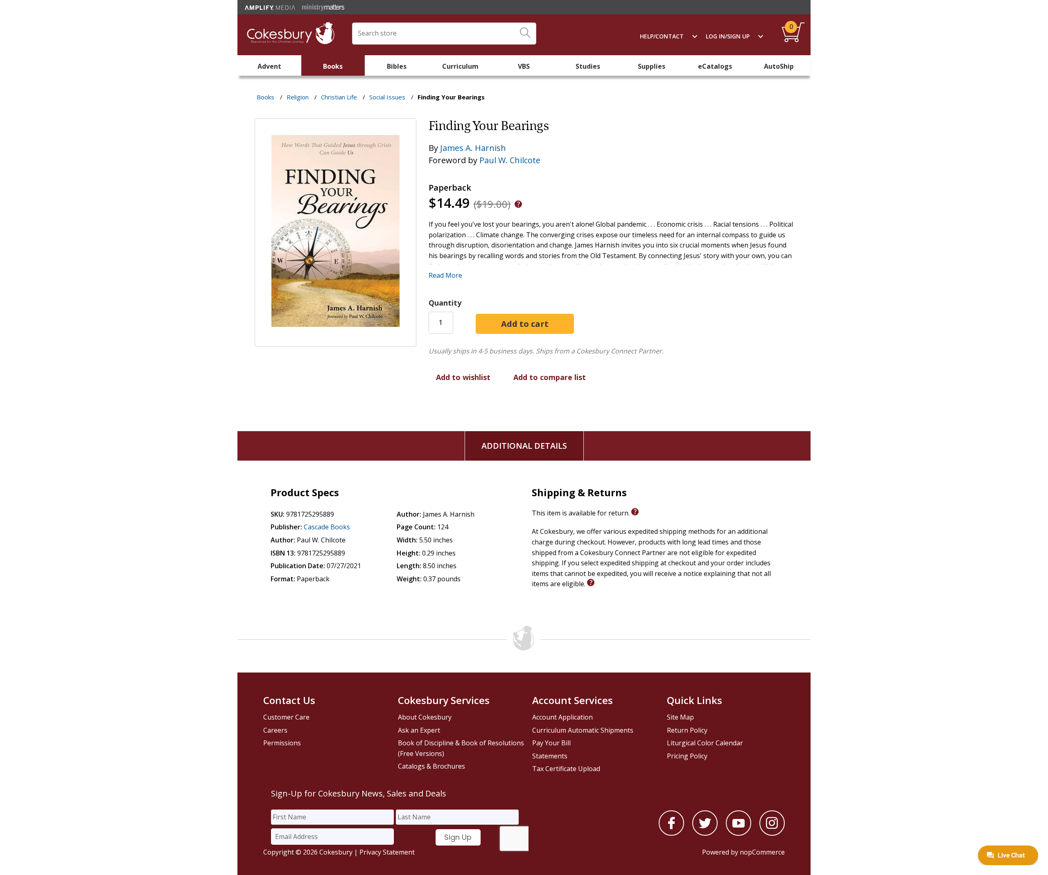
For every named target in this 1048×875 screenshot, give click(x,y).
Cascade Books (327, 526)
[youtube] (738, 833)
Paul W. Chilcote (509, 160)
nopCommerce (762, 852)
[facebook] (671, 833)
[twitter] (705, 833)
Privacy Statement (387, 852)
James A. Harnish (473, 147)
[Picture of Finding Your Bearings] (335, 340)
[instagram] (772, 833)
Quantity (445, 303)
